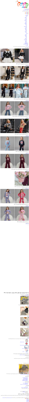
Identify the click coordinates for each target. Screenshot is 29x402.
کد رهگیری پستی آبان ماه (25, 377)
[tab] (14, 352)
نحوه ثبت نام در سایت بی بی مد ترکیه (24, 384)
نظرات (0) (27, 352)
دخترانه (26, 46)
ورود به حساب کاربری (27, 9)
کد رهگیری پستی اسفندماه (25, 380)
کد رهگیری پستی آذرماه (25, 378)
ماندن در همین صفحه (26, 374)
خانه (28, 46)
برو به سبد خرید (22, 374)
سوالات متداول (26, 383)
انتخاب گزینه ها (27, 83)
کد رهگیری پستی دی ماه (25, 379)
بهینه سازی (7, 397)
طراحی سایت (10, 397)
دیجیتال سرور (3, 397)
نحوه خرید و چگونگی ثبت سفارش (24, 387)
